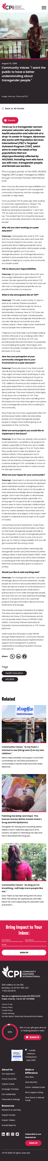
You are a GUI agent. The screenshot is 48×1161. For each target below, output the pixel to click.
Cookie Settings (8, 1013)
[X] (12, 656)
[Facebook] (24, 656)
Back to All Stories (14, 108)
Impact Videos (8, 1120)
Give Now (29, 1077)
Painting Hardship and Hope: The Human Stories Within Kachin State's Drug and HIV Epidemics (22, 819)
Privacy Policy (7, 1007)
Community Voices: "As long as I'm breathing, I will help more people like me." (22, 888)
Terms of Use (7, 1004)
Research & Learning (11, 1110)
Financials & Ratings (11, 1099)
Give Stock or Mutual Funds (34, 1099)
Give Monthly (31, 1082)
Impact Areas (8, 1084)
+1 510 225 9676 (9, 991)
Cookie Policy (7, 1010)
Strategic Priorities (10, 1089)
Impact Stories (8, 1115)
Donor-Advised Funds (35, 1087)
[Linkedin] (18, 656)
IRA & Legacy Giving (34, 1092)
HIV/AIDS (9, 679)
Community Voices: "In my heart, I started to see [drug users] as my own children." (23, 750)
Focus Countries (9, 1079)
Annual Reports (9, 1125)
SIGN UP (33, 1143)
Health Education (14, 673)
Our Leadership (9, 1094)
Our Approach (8, 1073)
